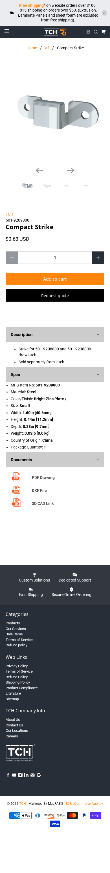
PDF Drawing (43, 477)
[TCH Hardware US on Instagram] (20, 776)
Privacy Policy (17, 666)
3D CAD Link (43, 503)
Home (32, 48)
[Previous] (39, 170)
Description (21, 334)
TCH (9, 214)
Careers (12, 736)
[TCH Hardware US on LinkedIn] (26, 776)
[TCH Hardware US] (55, 32)
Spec (15, 374)
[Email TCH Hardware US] (32, 776)
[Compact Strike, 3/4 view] (55, 112)
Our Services (16, 629)
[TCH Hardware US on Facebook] (8, 776)
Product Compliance (22, 688)
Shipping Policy (18, 682)
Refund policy (16, 645)
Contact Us (14, 725)
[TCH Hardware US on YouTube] (14, 776)
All (47, 48)
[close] (104, 13)
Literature (13, 693)
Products (13, 623)
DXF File (39, 490)
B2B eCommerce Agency (84, 804)
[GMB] (38, 776)
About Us (13, 719)
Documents (21, 459)
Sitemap (12, 699)
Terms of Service (19, 640)
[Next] (70, 170)
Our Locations (17, 730)
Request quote (55, 295)
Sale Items (14, 634)
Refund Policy (17, 677)
